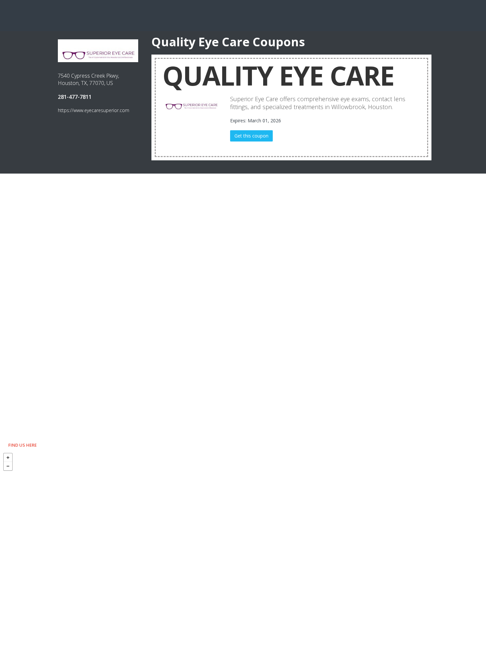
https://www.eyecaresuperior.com (93, 110)
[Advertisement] (243, 15)
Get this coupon (251, 136)
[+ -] (243, 549)
